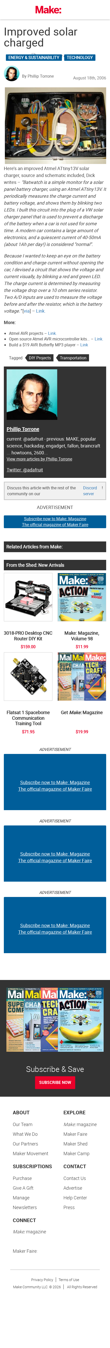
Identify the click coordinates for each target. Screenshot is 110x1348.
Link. (41, 311)
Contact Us (74, 1178)
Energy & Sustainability (33, 57)
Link (84, 345)
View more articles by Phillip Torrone (39, 459)
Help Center (75, 1198)
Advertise (72, 1188)
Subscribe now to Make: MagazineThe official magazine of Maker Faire (55, 521)
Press (69, 1207)
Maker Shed (75, 1144)
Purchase (22, 1178)
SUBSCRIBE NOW (55, 1082)
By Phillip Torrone (38, 76)
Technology (80, 57)
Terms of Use (69, 1279)
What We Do (25, 1134)
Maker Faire (75, 1134)
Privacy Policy (42, 1279)
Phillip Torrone (23, 428)
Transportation (73, 358)
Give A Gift (23, 1188)
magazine (80, 1124)
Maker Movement (30, 1153)
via (27, 311)
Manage (21, 1198)
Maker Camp (76, 1153)
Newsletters (25, 1207)
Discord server (90, 490)
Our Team (22, 1124)
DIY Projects (40, 358)
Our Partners (25, 1144)
